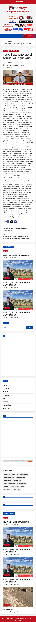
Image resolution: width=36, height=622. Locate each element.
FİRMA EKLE (6, 408)
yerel (22, 486)
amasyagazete (7, 480)
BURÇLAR (5, 398)
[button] (4, 221)
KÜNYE (5, 385)
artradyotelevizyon (9, 483)
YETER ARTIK (8, 610)
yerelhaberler (16, 489)
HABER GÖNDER (7, 405)
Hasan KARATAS (7, 63)
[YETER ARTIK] (18, 597)
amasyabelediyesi (8, 477)
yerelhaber (6, 489)
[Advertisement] (18, 357)
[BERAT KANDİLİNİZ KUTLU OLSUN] (18, 251)
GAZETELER (6, 395)
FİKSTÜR (5, 392)
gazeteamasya (21, 483)
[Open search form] (20, 35)
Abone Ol (31, 35)
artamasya (17, 480)
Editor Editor (6, 257)
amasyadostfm (20, 477)
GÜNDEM (5, 50)
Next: (16, 236)
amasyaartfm (24, 474)
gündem (5, 486)
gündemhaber (15, 486)
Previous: (15, 229)
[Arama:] (14, 327)
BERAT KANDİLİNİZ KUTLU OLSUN (16, 255)
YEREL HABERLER (13, 50)
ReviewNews (28, 618)
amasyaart (15, 474)
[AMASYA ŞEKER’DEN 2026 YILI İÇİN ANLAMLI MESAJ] (18, 270)
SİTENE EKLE (6, 402)
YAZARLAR (6, 388)
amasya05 (6, 474)
